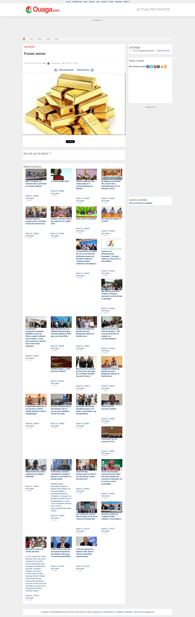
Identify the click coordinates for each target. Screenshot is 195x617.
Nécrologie (118, 1)
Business (92, 1)
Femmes (111, 1)
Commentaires (108, 612)
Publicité (126, 1)
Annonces (104, 1)
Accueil (68, 1)
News (97, 1)
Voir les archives (163, 51)
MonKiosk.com (77, 1)
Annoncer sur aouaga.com (144, 612)
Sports (86, 1)
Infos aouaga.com (94, 612)
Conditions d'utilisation (124, 612)
